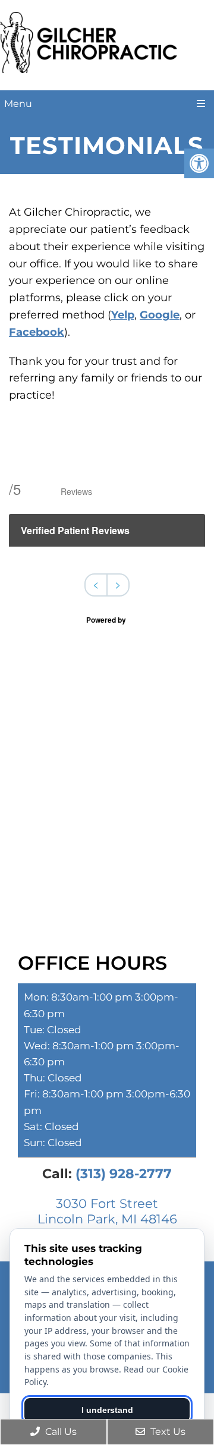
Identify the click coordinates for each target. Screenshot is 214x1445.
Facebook (36, 332)
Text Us (166, 1431)
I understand (107, 1410)
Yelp (122, 314)
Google (160, 314)
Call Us (60, 1431)
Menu (18, 103)
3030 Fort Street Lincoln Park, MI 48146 (107, 1211)
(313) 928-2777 (123, 1174)
